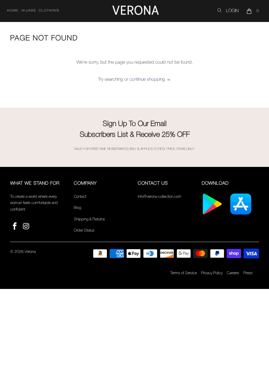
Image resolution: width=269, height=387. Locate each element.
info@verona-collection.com (159, 196)
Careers (233, 273)
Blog (77, 208)
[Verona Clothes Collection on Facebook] (15, 226)
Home (13, 10)
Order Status (84, 230)
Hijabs (29, 10)
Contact (80, 196)
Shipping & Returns (89, 219)
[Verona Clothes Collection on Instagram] (26, 226)
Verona (30, 252)
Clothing (49, 10)
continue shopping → (150, 79)
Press (248, 273)
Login (232, 11)
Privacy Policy (211, 273)
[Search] (219, 11)
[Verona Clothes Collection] (135, 11)
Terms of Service (183, 273)
